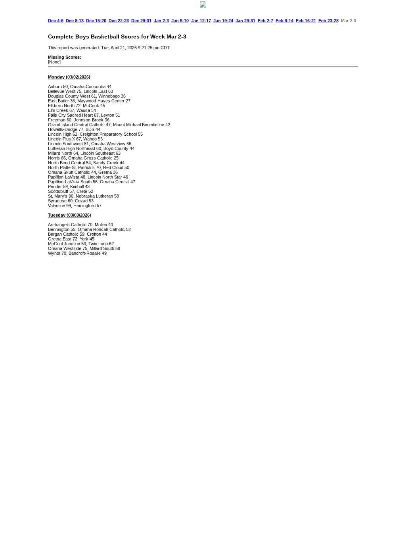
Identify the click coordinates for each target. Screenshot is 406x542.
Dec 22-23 (119, 20)
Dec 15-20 (96, 20)
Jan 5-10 (180, 20)
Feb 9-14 (284, 20)
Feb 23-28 (328, 20)
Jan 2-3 (161, 20)
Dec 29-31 (141, 20)
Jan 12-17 (201, 20)
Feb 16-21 (306, 20)
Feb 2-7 (265, 20)
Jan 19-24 (223, 20)
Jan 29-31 (245, 20)
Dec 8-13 (75, 20)
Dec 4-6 (55, 20)
